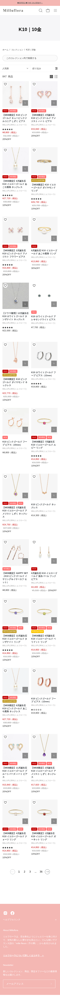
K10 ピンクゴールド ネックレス (43, 506)
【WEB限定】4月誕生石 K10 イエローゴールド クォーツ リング (14, 836)
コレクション (17, 50)
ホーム (5, 50)
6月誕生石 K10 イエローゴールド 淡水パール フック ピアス (44, 576)
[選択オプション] (54, 169)
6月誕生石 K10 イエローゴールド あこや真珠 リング (44, 252)
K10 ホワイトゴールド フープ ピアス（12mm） (43, 374)
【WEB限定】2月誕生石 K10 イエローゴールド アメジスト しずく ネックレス (14, 512)
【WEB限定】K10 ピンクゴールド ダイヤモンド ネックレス (14, 382)
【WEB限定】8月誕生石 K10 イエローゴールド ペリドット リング (43, 638)
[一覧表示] (56, 76)
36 (41, 871)
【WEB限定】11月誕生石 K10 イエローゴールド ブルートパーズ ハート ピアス (14, 772)
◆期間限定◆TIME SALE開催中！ (30, 3)
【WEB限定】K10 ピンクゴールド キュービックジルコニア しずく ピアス (14, 118)
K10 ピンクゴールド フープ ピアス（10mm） (14, 443)
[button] (40, 10)
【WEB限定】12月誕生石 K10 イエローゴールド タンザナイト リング (14, 638)
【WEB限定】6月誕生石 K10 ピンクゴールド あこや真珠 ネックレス (14, 708)
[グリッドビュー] (51, 76)
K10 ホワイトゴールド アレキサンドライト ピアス (43, 318)
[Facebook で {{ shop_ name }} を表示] (12, 913)
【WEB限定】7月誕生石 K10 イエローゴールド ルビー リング (43, 444)
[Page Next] (47, 871)
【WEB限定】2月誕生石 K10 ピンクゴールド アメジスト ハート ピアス (43, 118)
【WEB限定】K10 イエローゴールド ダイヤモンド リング (43, 187)
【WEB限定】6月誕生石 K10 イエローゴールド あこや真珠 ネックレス (14, 184)
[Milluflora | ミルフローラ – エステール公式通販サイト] (13, 10)
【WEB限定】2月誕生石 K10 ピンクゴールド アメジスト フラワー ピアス (14, 253)
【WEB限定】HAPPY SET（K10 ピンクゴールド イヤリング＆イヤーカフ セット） (15, 578)
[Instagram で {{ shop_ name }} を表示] (5, 913)
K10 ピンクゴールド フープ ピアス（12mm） (43, 700)
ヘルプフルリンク (11, 919)
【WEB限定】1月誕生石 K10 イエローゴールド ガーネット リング (43, 836)
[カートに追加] (25, 103)
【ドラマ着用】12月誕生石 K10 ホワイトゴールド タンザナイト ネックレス (15, 316)
